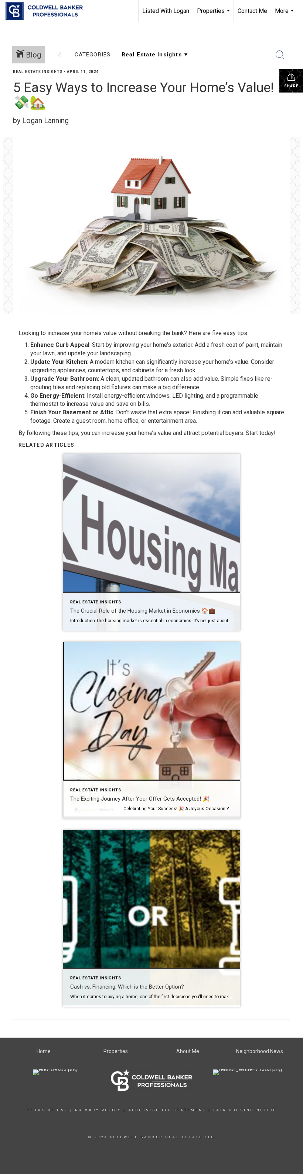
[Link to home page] (48, 11)
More (285, 14)
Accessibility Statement (167, 1110)
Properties (214, 14)
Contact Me (252, 10)
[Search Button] (280, 55)
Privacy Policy (98, 1110)
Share (291, 86)
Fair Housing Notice (244, 1110)
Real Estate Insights (38, 72)
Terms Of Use (47, 1110)
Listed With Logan (165, 10)
